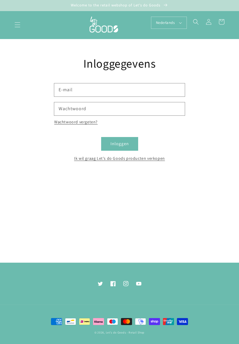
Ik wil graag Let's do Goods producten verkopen (119, 158)
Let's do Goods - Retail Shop (125, 332)
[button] (17, 24)
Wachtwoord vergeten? (76, 121)
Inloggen (119, 143)
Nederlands (165, 22)
